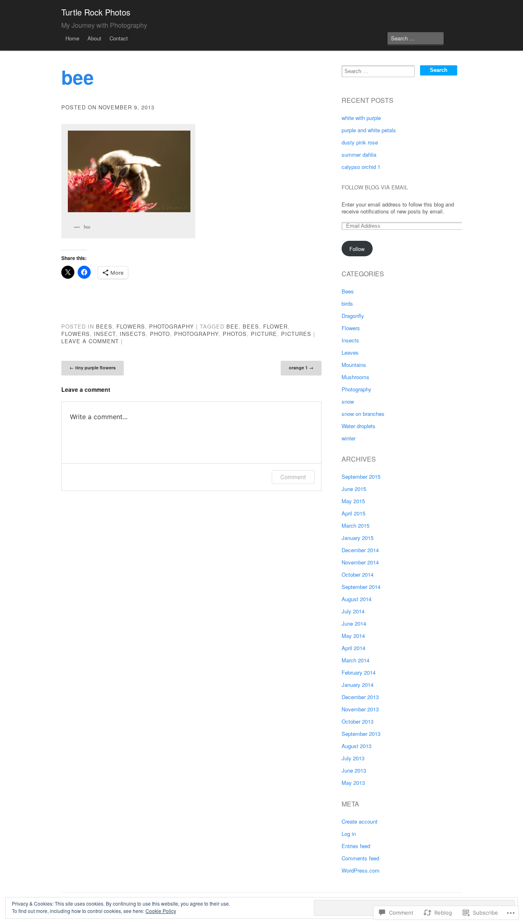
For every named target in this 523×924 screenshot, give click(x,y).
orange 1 (301, 367)
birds (347, 303)
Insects (350, 340)
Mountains (354, 365)
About (94, 38)
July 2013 (353, 758)
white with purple (361, 118)
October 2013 (357, 721)
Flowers (130, 326)
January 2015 (357, 538)
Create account (360, 821)
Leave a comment (90, 341)
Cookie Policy (160, 910)
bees (251, 326)
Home (72, 38)
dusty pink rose (360, 142)
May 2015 (353, 501)
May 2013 (353, 782)
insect (105, 334)
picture (264, 334)
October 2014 (357, 574)
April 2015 (353, 513)
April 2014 (353, 648)
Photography (171, 326)
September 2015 (361, 476)
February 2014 (358, 672)
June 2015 (354, 489)
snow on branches (363, 414)
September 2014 (361, 587)
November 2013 (360, 709)
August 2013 (356, 746)
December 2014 (360, 550)
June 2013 (354, 770)
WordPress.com (361, 870)
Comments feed (360, 858)
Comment (293, 476)
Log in (349, 833)
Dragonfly (353, 316)
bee (232, 326)
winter (348, 438)
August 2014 (356, 599)
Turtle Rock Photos (95, 12)
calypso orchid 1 (361, 167)
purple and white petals (369, 130)
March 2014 (355, 660)
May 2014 (353, 636)
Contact (119, 38)
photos (235, 334)
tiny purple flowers (92, 367)
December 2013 (360, 697)
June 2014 (354, 623)
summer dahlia (359, 154)
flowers (75, 334)
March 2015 (355, 525)
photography (196, 334)
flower (275, 326)
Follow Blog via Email (375, 187)
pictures (296, 334)
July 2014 (353, 611)
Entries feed (356, 846)
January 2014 (357, 685)
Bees (104, 326)
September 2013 (361, 733)
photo (160, 334)
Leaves (350, 352)
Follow (356, 249)
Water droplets (358, 426)
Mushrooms (355, 377)
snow (348, 401)
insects (133, 334)
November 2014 (360, 562)
